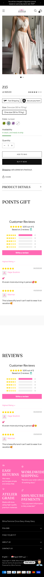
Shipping (6, 169)
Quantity (6, 140)
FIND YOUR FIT (9, 535)
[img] (8, 268)
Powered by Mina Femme (11, 565)
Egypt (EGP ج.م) (20, 557)
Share (8, 177)
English (5, 557)
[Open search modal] (35, 10)
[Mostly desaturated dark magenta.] (13, 123)
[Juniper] (9, 123)
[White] (18, 123)
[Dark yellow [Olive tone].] (4, 123)
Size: (14, 107)
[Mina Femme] (22, 11)
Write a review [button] (22, 252)
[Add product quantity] (12, 145)
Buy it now (22, 162)
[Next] (40, 3)
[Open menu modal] (3, 10)
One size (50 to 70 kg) (14, 112)
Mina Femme (20, 561)
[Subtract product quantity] (4, 145)
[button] (11, 235)
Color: (8, 119)
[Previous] (3, 3)
